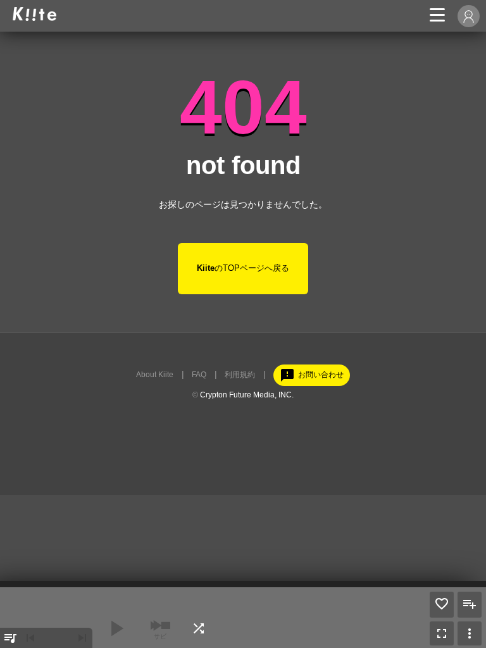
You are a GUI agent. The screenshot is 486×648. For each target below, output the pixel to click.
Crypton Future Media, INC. (247, 394)
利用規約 (240, 374)
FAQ (199, 374)
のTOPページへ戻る (243, 268)
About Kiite (154, 374)
